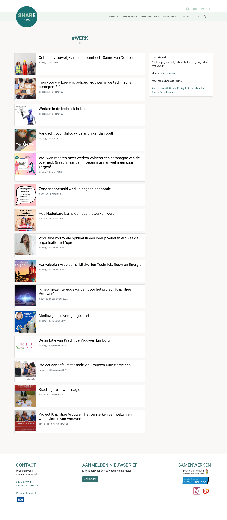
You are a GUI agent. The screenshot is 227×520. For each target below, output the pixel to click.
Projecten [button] (128, 16)
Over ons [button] (169, 16)
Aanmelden (90, 479)
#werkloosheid (167, 92)
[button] (197, 17)
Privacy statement (26, 493)
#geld (184, 88)
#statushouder (196, 88)
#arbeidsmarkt (160, 88)
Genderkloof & (150, 16)
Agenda (113, 16)
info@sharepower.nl (27, 485)
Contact (186, 16)
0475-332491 (23, 481)
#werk (155, 92)
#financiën (174, 88)
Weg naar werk (168, 73)
